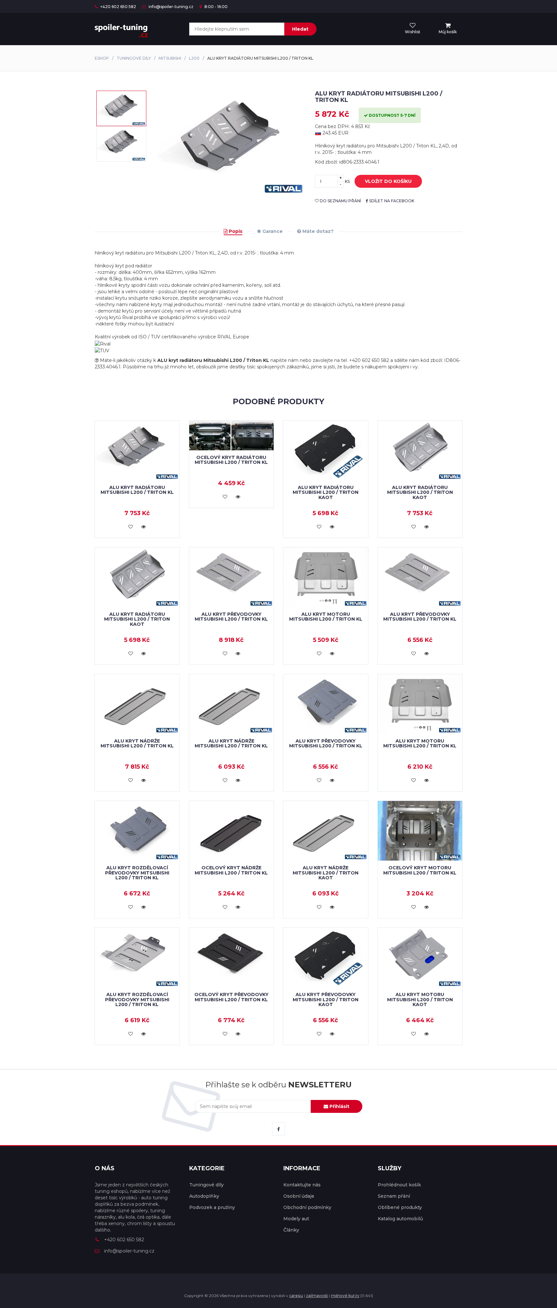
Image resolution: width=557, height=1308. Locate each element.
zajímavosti (317, 1295)
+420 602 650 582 (117, 6)
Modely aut (296, 1219)
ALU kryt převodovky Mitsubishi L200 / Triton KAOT (325, 999)
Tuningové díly (134, 58)
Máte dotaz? (317, 231)
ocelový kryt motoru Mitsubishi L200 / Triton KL (419, 870)
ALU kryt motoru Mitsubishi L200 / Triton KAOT (420, 999)
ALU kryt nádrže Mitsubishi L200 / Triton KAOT (325, 873)
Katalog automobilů (400, 1219)
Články (291, 1230)
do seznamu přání (340, 200)
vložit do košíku (388, 181)
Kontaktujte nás (302, 1185)
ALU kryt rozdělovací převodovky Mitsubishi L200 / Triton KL (137, 873)
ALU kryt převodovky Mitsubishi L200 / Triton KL (231, 616)
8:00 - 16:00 (215, 6)
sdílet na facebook (391, 200)
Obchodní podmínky (307, 1207)
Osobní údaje (298, 1196)
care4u (296, 1295)
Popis (235, 231)
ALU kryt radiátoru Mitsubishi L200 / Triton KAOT (325, 492)
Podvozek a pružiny (212, 1207)
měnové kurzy (345, 1295)
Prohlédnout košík (399, 1185)
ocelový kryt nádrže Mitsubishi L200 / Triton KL (231, 870)
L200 (194, 58)
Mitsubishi (170, 58)
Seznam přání (394, 1196)
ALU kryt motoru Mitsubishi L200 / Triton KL (325, 616)
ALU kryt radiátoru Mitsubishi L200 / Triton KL (137, 489)
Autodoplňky (204, 1196)
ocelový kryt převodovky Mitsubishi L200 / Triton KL (231, 997)
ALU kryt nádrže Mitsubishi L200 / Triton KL (137, 743)
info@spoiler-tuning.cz (170, 6)
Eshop (102, 58)
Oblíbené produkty (400, 1207)
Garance (272, 231)
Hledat (300, 29)
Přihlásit (338, 1106)
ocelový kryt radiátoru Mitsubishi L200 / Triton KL (231, 459)
